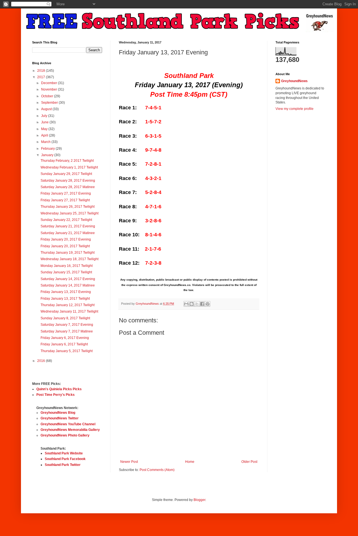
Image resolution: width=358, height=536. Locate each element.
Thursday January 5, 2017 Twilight (67, 351)
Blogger (199, 500)
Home (189, 462)
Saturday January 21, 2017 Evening (68, 226)
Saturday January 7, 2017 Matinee (67, 331)
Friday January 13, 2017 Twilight (65, 299)
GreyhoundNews (294, 81)
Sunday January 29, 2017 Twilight (66, 174)
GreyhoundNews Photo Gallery (65, 435)
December (49, 83)
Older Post (249, 462)
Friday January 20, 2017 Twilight (65, 246)
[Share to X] (197, 304)
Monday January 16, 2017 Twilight (67, 266)
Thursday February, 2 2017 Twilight (67, 161)
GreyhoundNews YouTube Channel (68, 424)
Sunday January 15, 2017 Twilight (66, 272)
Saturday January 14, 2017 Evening (68, 279)
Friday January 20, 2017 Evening (66, 239)
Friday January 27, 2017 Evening (66, 193)
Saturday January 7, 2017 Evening (67, 325)
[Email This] (186, 304)
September (50, 103)
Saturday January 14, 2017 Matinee (68, 285)
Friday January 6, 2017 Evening (65, 338)
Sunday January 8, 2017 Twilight (65, 318)
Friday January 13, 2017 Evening (66, 292)
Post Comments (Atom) (157, 470)
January (47, 155)
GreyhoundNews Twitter (60, 418)
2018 (41, 71)
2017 (41, 77)
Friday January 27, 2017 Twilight (65, 200)
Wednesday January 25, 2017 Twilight (69, 213)
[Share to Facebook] (202, 304)
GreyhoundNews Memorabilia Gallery (70, 430)
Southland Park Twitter (63, 465)
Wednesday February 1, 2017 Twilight (69, 167)
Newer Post (129, 462)
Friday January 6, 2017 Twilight (64, 344)
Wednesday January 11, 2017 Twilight (69, 311)
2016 (41, 361)
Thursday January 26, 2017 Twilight (68, 207)
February (48, 149)
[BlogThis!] (191, 304)
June (45, 122)
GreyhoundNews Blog (58, 413)
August (47, 109)
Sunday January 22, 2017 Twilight (66, 220)
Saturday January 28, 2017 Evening (68, 180)
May (44, 129)
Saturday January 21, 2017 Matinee (68, 233)
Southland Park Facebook (65, 459)
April (45, 135)
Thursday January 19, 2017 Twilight (68, 253)
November (49, 89)
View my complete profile (294, 109)
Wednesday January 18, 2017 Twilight (69, 259)
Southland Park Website (64, 453)
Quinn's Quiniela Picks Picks (59, 389)
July (44, 116)
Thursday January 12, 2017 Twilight (68, 305)
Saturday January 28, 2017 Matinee (68, 187)
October (47, 96)
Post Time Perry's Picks (55, 395)
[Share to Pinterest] (207, 304)
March (46, 142)
